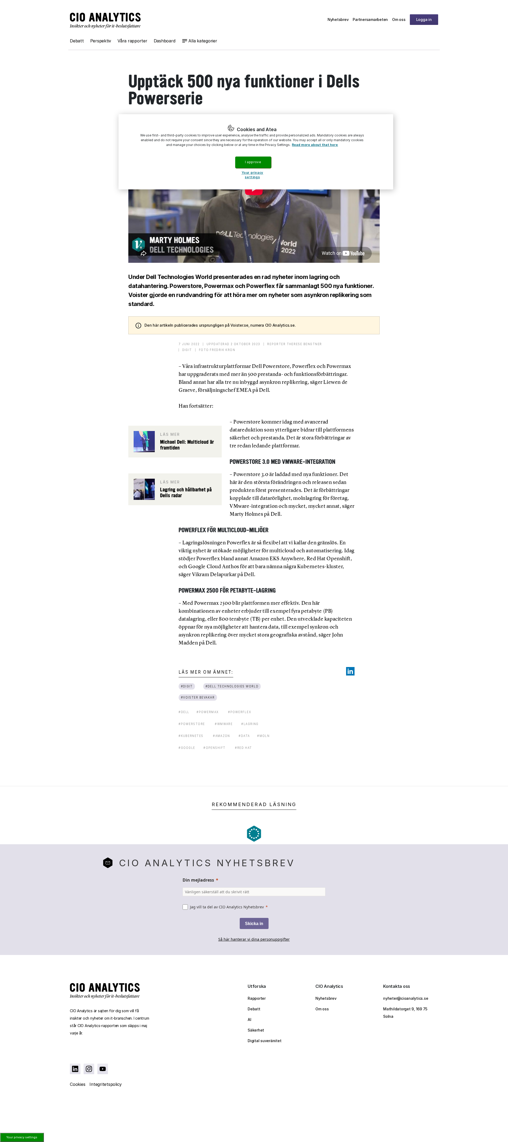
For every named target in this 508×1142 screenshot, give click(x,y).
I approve (253, 162)
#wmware (224, 724)
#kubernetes (191, 736)
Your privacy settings (21, 1137)
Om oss (399, 19)
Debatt (77, 40)
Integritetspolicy (105, 1084)
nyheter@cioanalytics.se (405, 998)
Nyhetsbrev (338, 19)
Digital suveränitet (264, 1040)
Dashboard (164, 40)
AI (249, 1019)
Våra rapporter (132, 40)
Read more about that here (315, 145)
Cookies (77, 1084)
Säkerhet (256, 1030)
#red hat (243, 748)
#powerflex (239, 712)
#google (187, 748)
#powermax (208, 712)
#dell (184, 712)
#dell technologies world (232, 686)
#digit (187, 686)
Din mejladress (198, 880)
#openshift (214, 748)
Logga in (424, 19)
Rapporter (257, 998)
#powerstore (192, 724)
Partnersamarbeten (370, 19)
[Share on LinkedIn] (350, 671)
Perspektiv (100, 40)
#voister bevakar (198, 697)
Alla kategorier (202, 40)
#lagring (250, 724)
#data (244, 736)
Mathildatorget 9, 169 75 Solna (405, 1013)
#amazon (221, 736)
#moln (263, 736)
